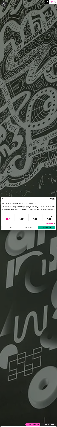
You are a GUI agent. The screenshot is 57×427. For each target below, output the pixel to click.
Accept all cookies (46, 227)
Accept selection (28, 227)
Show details (49, 223)
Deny (10, 227)
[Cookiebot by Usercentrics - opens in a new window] (49, 199)
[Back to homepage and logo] (4, 4)
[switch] (21, 219)
